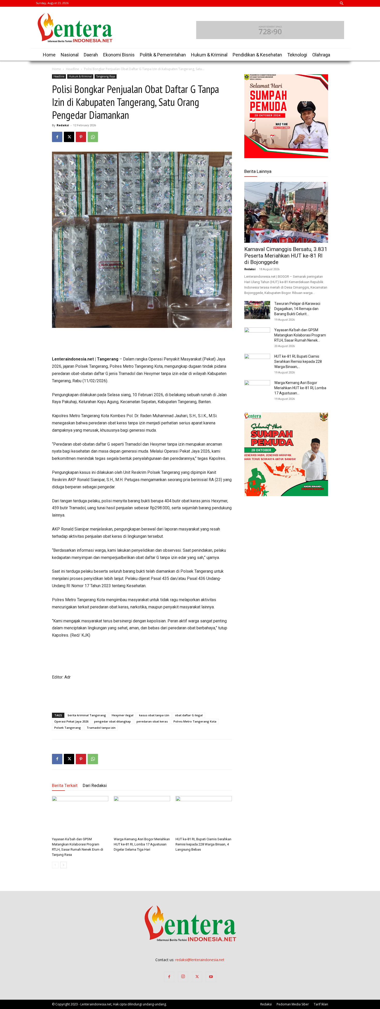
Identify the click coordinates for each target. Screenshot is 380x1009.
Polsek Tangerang (67, 728)
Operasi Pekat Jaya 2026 (71, 721)
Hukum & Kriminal (80, 76)
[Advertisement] (141, 342)
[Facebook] (57, 137)
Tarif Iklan (321, 1004)
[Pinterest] (81, 137)
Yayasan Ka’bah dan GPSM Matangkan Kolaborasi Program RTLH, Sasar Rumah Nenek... (300, 335)
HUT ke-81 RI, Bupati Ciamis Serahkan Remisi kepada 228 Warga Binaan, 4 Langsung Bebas (203, 844)
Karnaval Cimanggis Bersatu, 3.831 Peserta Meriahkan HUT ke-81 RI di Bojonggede (285, 255)
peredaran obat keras (152, 721)
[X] (69, 137)
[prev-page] (55, 865)
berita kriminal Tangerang (87, 715)
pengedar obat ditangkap (112, 721)
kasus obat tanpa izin (154, 715)
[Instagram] (183, 977)
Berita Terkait (65, 785)
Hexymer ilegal (122, 715)
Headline (72, 69)
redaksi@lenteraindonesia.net (199, 959)
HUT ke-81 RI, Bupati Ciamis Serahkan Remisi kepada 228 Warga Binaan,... (298, 361)
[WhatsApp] (93, 137)
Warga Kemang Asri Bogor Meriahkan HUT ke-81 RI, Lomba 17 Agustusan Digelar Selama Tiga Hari (142, 844)
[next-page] (63, 865)
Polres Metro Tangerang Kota (194, 721)
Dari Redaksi (95, 785)
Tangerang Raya (105, 76)
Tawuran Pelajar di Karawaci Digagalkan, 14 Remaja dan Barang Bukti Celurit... (297, 308)
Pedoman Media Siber (293, 1004)
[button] (341, 3)
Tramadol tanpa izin (101, 728)
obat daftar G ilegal (189, 715)
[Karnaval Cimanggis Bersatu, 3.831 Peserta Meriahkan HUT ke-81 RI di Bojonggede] (286, 212)
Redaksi (63, 125)
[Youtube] (211, 977)
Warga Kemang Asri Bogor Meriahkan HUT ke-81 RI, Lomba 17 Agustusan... (300, 388)
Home (56, 69)
